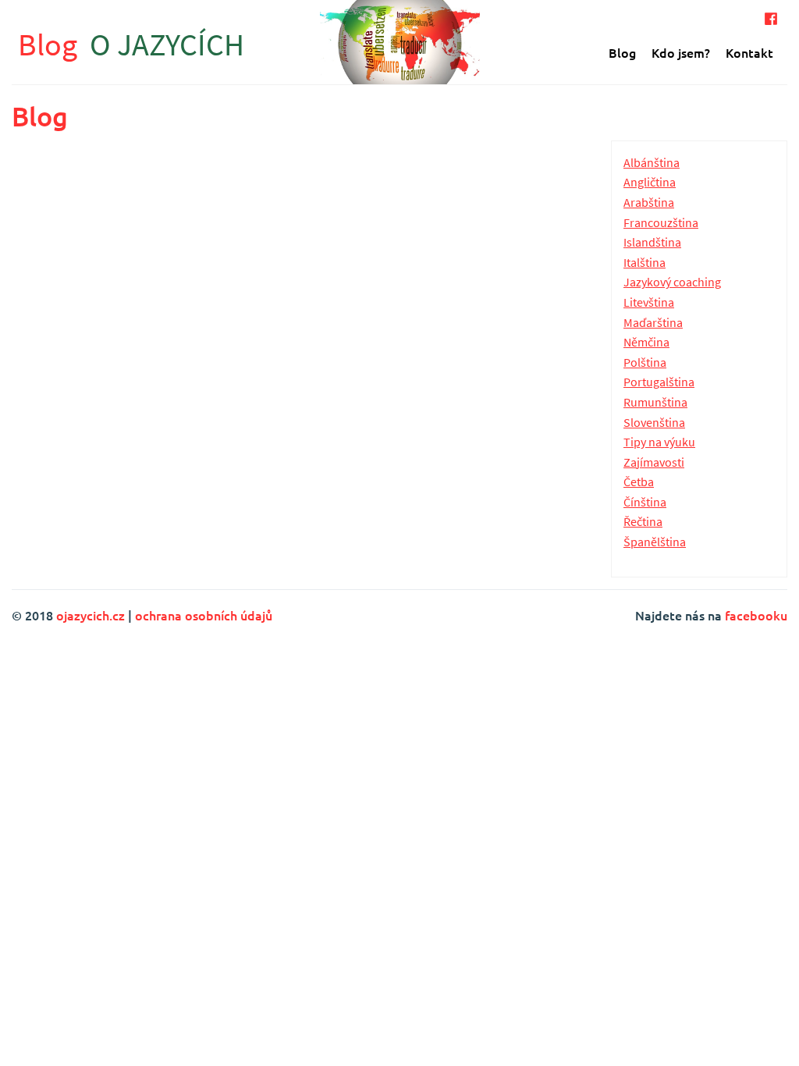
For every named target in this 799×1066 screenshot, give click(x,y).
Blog (131, 44)
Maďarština (653, 322)
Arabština (648, 202)
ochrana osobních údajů (203, 615)
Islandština (652, 242)
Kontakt (749, 52)
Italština (644, 262)
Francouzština (660, 222)
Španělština (654, 541)
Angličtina (649, 182)
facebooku (756, 615)
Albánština (651, 162)
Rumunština (655, 402)
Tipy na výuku (659, 441)
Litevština (648, 302)
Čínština (644, 502)
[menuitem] (622, 52)
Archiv (531, 161)
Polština (644, 362)
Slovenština (654, 422)
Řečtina (642, 521)
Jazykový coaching (672, 282)
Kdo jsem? (681, 52)
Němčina (646, 342)
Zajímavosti (653, 462)
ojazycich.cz (90, 615)
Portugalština (658, 381)
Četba (638, 481)
